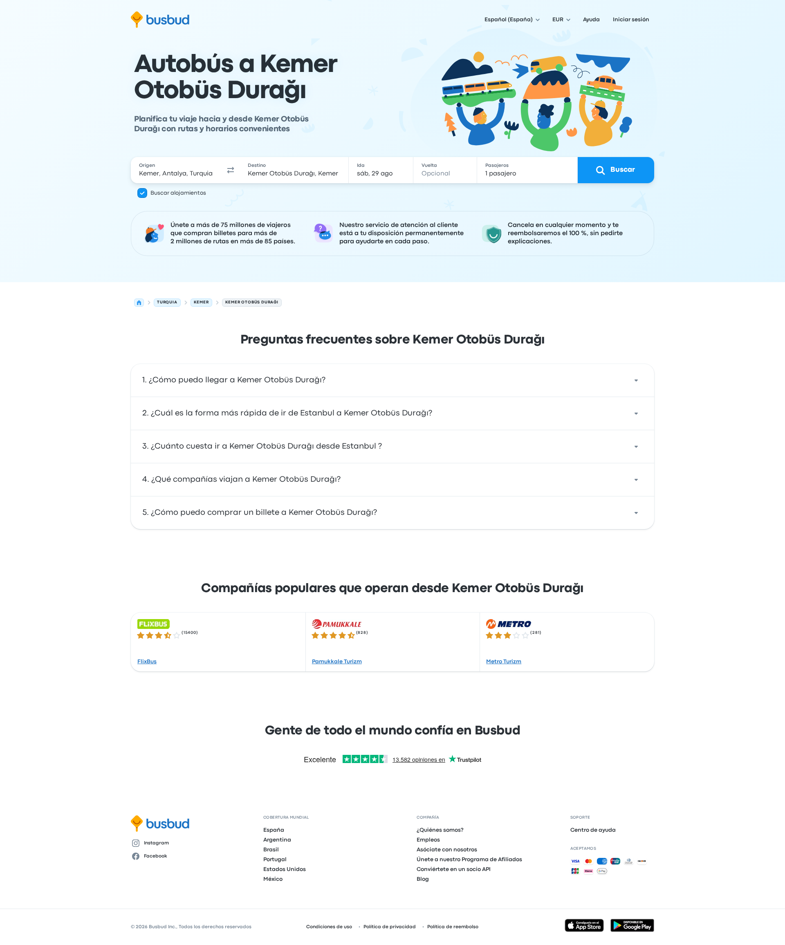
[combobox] (176, 170)
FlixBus (147, 661)
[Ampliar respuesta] (636, 380)
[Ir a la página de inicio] (160, 19)
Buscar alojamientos (178, 193)
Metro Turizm (503, 661)
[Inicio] (139, 303)
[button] (231, 170)
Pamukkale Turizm (337, 661)
